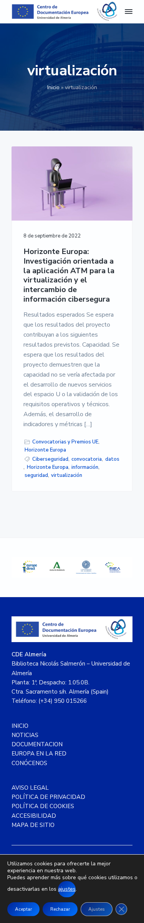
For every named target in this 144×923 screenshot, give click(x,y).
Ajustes (96, 909)
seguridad (36, 475)
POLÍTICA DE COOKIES (43, 806)
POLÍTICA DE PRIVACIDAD (48, 797)
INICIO (20, 726)
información (84, 467)
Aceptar (23, 909)
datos (112, 459)
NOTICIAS (25, 735)
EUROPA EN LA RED (39, 753)
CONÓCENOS (29, 763)
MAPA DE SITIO (33, 825)
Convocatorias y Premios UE (65, 441)
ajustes (67, 889)
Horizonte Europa (45, 450)
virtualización (66, 475)
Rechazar (60, 909)
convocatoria (86, 459)
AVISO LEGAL (30, 788)
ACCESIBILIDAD (34, 816)
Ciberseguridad (50, 459)
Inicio (53, 87)
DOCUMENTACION (37, 744)
